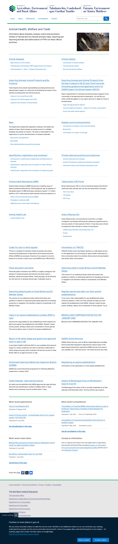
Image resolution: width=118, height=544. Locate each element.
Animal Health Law (17, 214)
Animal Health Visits (17, 218)
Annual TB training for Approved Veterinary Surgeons (81, 162)
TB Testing (66, 195)
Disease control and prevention (75, 122)
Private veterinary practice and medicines (80, 155)
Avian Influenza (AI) (70, 214)
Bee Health (14, 141)
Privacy (41, 485)
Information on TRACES (72, 247)
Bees (11, 122)
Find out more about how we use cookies (24, 534)
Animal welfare (68, 59)
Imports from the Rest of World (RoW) (24, 103)
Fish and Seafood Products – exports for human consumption (84, 108)
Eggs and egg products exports (74, 105)
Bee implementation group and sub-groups (25, 144)
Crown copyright (14, 485)
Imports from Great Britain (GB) (21, 96)
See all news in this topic (18, 463)
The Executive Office (16, 495)
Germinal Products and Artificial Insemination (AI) (80, 165)
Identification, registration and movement (28, 155)
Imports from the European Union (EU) (24, 99)
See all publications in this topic (20, 426)
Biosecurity (67, 129)
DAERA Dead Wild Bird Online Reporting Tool (78, 230)
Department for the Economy (19, 509)
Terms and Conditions (29, 485)
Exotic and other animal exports (74, 111)
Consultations (43, 19)
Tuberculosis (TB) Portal (72, 181)
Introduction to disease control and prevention (79, 126)
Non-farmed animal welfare (72, 69)
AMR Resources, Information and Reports (25, 203)
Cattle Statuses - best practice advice (26, 381)
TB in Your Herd (68, 192)
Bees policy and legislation (20, 138)
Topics (20, 19)
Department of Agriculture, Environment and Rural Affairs (29, 499)
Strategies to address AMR (20, 200)
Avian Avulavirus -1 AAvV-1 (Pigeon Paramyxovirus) (28, 69)
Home (12, 19)
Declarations (67, 236)
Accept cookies (100, 540)
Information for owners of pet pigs (75, 132)
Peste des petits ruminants (21, 268)
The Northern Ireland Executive (23, 492)
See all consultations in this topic (73, 431)
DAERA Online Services (72, 338)
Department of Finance (17, 512)
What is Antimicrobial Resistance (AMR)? (25, 197)
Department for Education (18, 505)
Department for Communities (19, 502)
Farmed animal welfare (71, 66)
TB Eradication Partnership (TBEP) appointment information (31, 66)
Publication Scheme (71, 450)
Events (65, 233)
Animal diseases (16, 59)
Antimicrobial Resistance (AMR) (24, 181)
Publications (30, 19)
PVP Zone (66, 198)
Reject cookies (84, 540)
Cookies (48, 485)
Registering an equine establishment (78, 362)
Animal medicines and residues (74, 159)
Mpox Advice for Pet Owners (20, 63)
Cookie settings (8, 515)
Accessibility (57, 485)
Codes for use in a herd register (23, 247)
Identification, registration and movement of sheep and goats (32, 170)
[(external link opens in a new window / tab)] (23, 472)
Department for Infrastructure (20, 515)
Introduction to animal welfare (73, 63)
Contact (54, 19)
